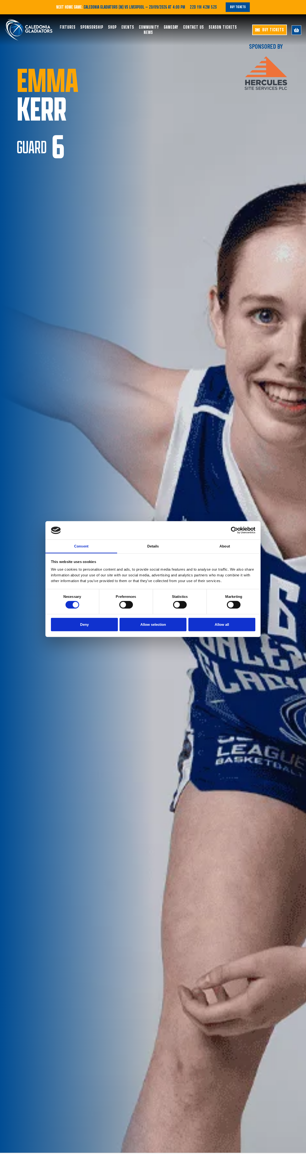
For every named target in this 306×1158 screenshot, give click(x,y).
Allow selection (153, 624)
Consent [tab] (81, 546)
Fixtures (68, 27)
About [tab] (224, 546)
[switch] (126, 605)
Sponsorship (91, 27)
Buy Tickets (238, 7)
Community (149, 27)
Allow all (222, 624)
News (148, 32)
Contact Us (193, 27)
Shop (112, 27)
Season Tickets (223, 27)
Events (127, 27)
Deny (84, 624)
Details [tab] (153, 546)
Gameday (171, 27)
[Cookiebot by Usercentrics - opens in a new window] (234, 530)
